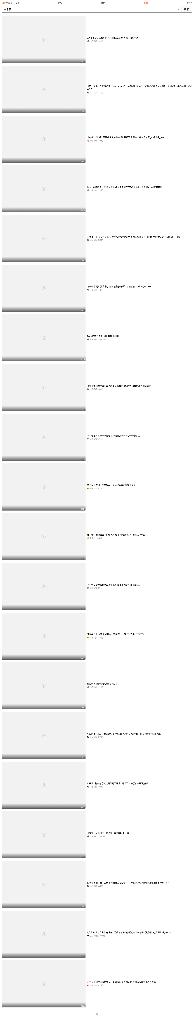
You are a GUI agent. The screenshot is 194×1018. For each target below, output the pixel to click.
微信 (103, 3)
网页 (17, 3)
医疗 (60, 3)
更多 (189, 3)
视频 (146, 3)
